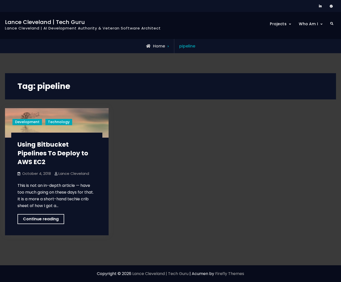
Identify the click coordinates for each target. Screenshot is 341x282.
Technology (59, 121)
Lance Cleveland (73, 173)
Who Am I (308, 23)
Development (27, 121)
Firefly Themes (229, 274)
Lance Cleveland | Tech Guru (45, 22)
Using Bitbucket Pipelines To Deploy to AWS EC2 (52, 153)
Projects (278, 23)
